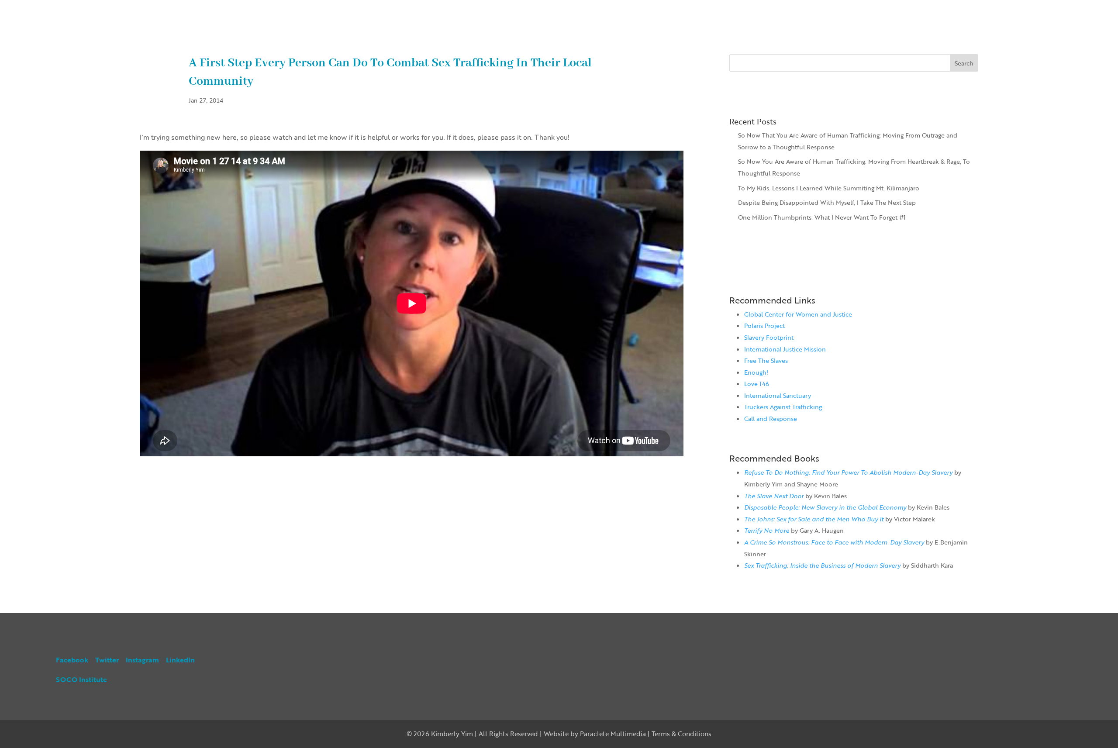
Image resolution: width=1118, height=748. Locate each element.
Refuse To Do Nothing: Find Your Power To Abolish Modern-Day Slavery (848, 472)
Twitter (107, 660)
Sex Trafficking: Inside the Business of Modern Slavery (822, 565)
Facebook (72, 660)
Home (956, 9)
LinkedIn (180, 660)
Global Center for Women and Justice (798, 314)
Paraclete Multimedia (613, 733)
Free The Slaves (766, 360)
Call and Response (770, 418)
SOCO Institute (81, 679)
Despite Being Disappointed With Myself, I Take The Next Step (827, 202)
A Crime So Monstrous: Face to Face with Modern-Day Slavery (834, 542)
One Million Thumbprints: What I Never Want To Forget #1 (822, 217)
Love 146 (756, 383)
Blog (1037, 9)
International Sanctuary (777, 395)
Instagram (142, 660)
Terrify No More (766, 530)
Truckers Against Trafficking (783, 406)
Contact (1080, 9)
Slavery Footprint (769, 337)
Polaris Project (764, 325)
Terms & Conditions (681, 733)
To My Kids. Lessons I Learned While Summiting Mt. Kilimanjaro (828, 188)
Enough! (756, 372)
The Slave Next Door (774, 495)
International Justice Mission (785, 349)
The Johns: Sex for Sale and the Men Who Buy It (813, 519)
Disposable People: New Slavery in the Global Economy (825, 507)
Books (997, 9)
